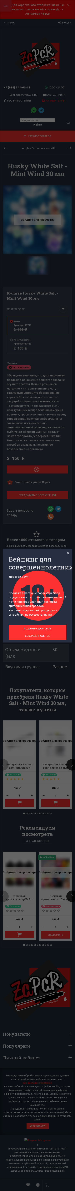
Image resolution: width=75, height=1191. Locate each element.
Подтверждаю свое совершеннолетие (37, 632)
